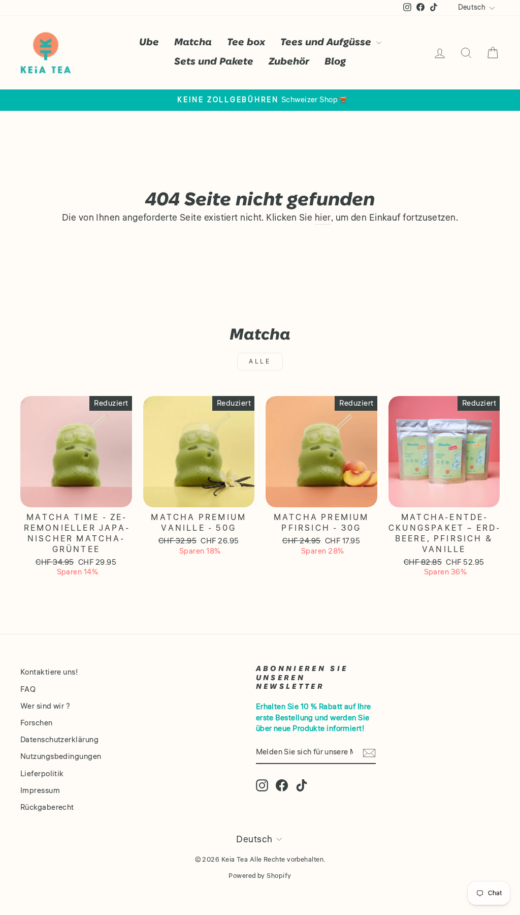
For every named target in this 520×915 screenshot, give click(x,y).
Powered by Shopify (260, 875)
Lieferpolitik (42, 773)
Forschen (36, 722)
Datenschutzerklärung (59, 739)
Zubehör (289, 62)
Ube (149, 42)
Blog (335, 62)
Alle (260, 361)
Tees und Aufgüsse (327, 42)
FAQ (28, 689)
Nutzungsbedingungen (61, 756)
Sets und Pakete (213, 62)
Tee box (246, 42)
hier (323, 217)
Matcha (193, 42)
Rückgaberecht (47, 807)
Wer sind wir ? (45, 706)
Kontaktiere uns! (49, 672)
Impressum (40, 790)
